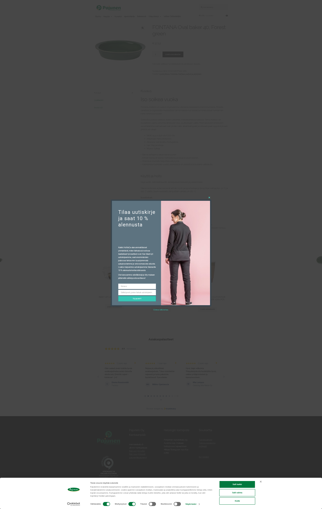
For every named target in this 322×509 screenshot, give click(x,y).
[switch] (132, 504)
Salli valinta (237, 493)
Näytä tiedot (191, 504)
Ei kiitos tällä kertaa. (161, 310)
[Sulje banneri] (261, 481)
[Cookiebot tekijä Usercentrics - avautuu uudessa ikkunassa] (74, 504)
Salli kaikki (237, 484)
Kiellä (237, 501)
